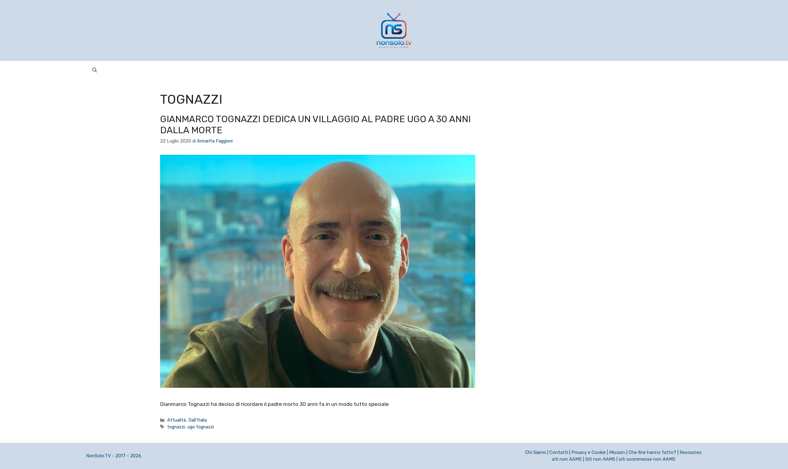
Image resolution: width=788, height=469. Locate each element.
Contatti (558, 452)
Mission (617, 452)
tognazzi (176, 427)
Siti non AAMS (600, 459)
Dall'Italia (197, 420)
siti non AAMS (567, 459)
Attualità (176, 420)
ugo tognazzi (200, 427)
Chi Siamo (535, 452)
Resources (691, 452)
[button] (94, 70)
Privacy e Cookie (588, 452)
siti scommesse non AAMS (647, 459)
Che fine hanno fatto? (652, 452)
